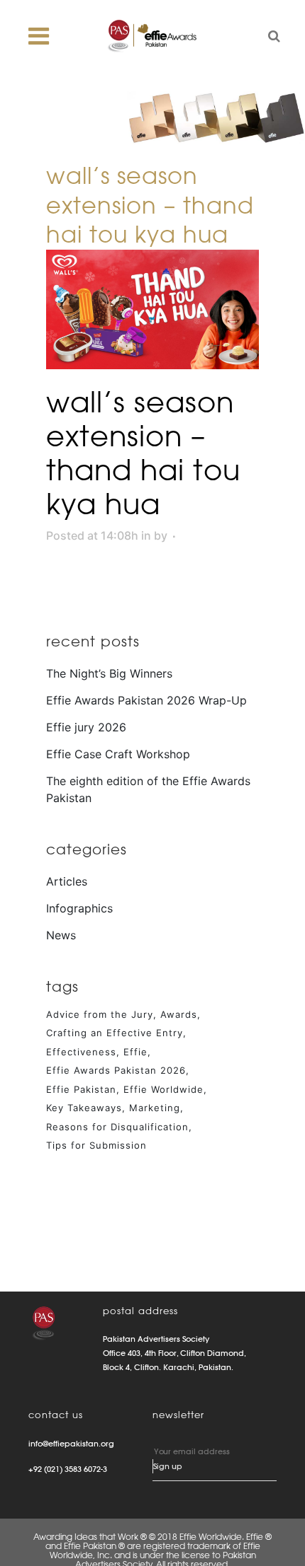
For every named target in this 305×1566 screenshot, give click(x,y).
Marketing (154, 1107)
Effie (135, 1051)
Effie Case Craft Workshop (118, 754)
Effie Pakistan (81, 1089)
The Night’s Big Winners (109, 673)
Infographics (79, 908)
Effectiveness (81, 1051)
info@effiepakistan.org (71, 1444)
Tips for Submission (96, 1145)
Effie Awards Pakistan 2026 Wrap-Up (146, 700)
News (61, 935)
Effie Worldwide (163, 1089)
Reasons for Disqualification (117, 1126)
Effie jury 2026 (86, 727)
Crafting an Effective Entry (114, 1032)
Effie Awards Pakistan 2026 (116, 1070)
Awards (178, 1014)
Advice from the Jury (99, 1014)
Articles (66, 881)
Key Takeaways (84, 1107)
